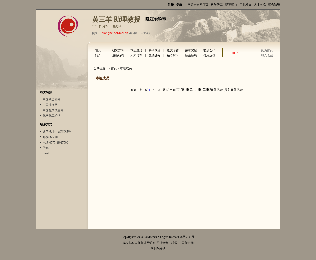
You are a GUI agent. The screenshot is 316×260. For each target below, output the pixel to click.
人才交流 (260, 4)
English (234, 53)
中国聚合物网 (51, 99)
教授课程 (154, 55)
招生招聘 (191, 55)
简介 (98, 55)
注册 (171, 4)
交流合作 (209, 50)
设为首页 (267, 50)
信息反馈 (209, 55)
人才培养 (136, 55)
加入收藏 (267, 55)
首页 (98, 50)
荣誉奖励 (191, 50)
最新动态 (118, 55)
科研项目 (154, 50)
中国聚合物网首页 (196, 4)
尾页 (166, 90)
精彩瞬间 (173, 55)
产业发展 (245, 4)
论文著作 (173, 50)
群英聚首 (231, 4)
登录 (179, 4)
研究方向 (118, 50)
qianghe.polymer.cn (115, 33)
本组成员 (136, 50)
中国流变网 (50, 105)
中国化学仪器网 (53, 110)
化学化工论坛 (51, 115)
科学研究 (217, 4)
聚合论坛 (274, 4)
